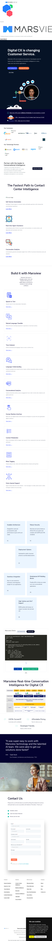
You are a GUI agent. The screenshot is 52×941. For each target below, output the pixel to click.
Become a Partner (37, 168)
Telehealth (17, 896)
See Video (11, 72)
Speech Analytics (7, 883)
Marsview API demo (23, 68)
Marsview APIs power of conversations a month (27, 113)
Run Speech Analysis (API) (31, 669)
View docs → (9, 306)
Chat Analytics (7, 892)
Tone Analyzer (7, 889)
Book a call (30, 631)
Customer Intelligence (19, 893)
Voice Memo (29, 894)
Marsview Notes (30, 883)
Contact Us (43, 892)
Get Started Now (21, 631)
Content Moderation (8, 894)
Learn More (3, 39)
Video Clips (29, 889)
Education (17, 890)
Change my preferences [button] (40, 936)
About (42, 883)
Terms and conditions (22, 928)
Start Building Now (12, 68)
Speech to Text (7, 886)
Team (42, 886)
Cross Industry (18, 899)
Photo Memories (30, 886)
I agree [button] (31, 936)
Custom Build (6, 897)
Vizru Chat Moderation (31, 892)
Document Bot (30, 897)
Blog (42, 889)
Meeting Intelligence (19, 887)
